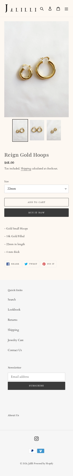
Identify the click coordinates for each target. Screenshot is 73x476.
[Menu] (66, 8)
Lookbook (14, 309)
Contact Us (15, 350)
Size (6, 181)
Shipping (26, 168)
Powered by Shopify (43, 463)
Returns (12, 320)
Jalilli (30, 463)
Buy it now (36, 212)
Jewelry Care (16, 340)
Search (12, 299)
